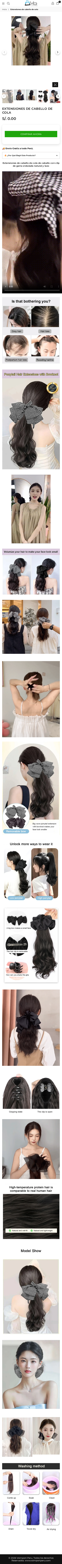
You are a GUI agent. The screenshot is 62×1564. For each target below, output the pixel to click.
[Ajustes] (52, 3)
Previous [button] (4, 52)
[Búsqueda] (8, 3)
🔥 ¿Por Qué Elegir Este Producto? (20, 155)
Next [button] (58, 52)
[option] (31, 40)
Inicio (4, 9)
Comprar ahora (31, 134)
